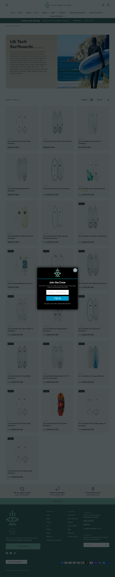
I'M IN (57, 298)
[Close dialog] (75, 270)
